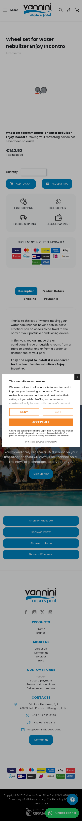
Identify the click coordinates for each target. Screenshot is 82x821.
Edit (58, 411)
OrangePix (52, 442)
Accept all (41, 422)
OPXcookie (30, 442)
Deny (24, 411)
